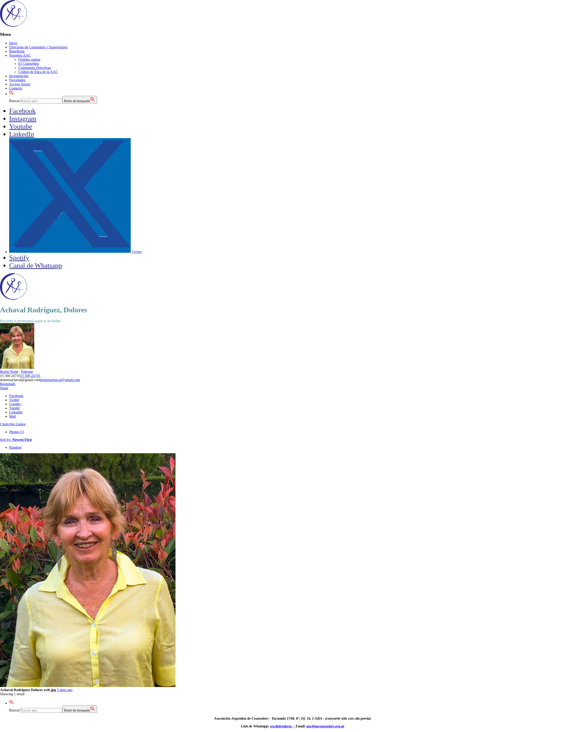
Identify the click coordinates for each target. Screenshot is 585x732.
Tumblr (14, 408)
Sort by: (16, 440)
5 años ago (64, 690)
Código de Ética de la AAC (38, 72)
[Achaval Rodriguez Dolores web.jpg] (88, 686)
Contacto (15, 88)
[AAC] (13, 25)
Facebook (16, 396)
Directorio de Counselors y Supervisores (38, 47)
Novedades (17, 80)
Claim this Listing (13, 424)
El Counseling (28, 64)
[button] (11, 94)
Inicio (13, 43)
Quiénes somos (29, 59)
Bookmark (7, 384)
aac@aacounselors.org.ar (325, 726)
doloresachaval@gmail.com (60, 380)
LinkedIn (15, 412)
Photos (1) (16, 432)
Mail (12, 416)
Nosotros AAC (20, 55)
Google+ (15, 404)
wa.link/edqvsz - (282, 726)
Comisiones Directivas (34, 68)
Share (4, 388)
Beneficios (16, 51)
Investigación (18, 76)
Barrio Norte (9, 372)
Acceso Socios (19, 84)
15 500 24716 (30, 376)
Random (15, 447)
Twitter (14, 400)
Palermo (26, 372)
